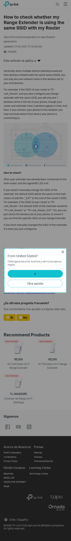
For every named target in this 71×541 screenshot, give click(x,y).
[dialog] (35, 270)
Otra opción (35, 283)
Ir (35, 274)
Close (62, 251)
